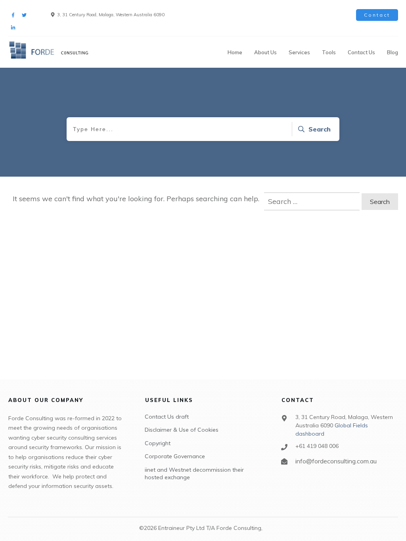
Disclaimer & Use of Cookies (181, 429)
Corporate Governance (175, 456)
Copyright (157, 443)
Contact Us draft (167, 416)
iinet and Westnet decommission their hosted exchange (194, 473)
